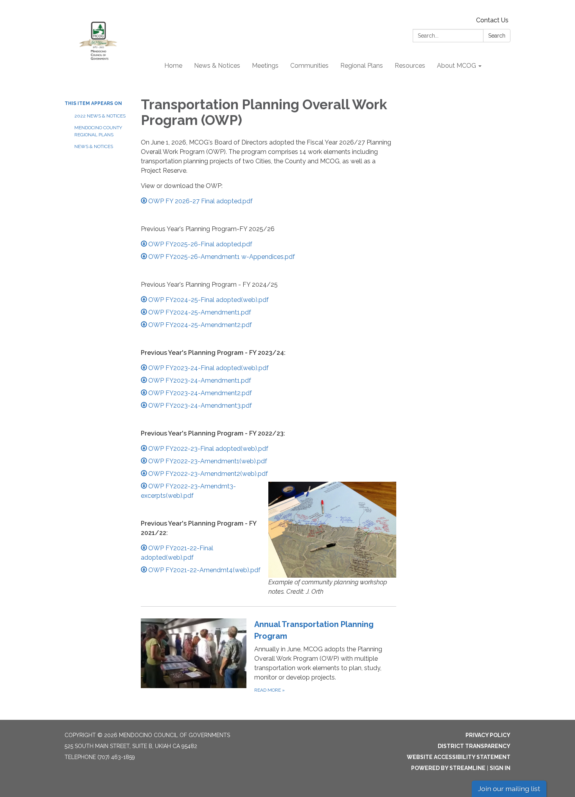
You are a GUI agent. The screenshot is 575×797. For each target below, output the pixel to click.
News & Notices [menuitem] (217, 65)
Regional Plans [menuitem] (361, 65)
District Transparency (474, 746)
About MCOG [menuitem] (456, 65)
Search (496, 36)
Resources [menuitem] (410, 65)
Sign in (500, 768)
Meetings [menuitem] (265, 65)
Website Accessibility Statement (458, 757)
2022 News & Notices (100, 116)
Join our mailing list (509, 788)
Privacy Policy (487, 735)
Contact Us (492, 20)
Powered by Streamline (448, 768)
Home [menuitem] (173, 65)
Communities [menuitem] (309, 65)
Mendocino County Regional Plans (98, 131)
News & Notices (93, 146)
